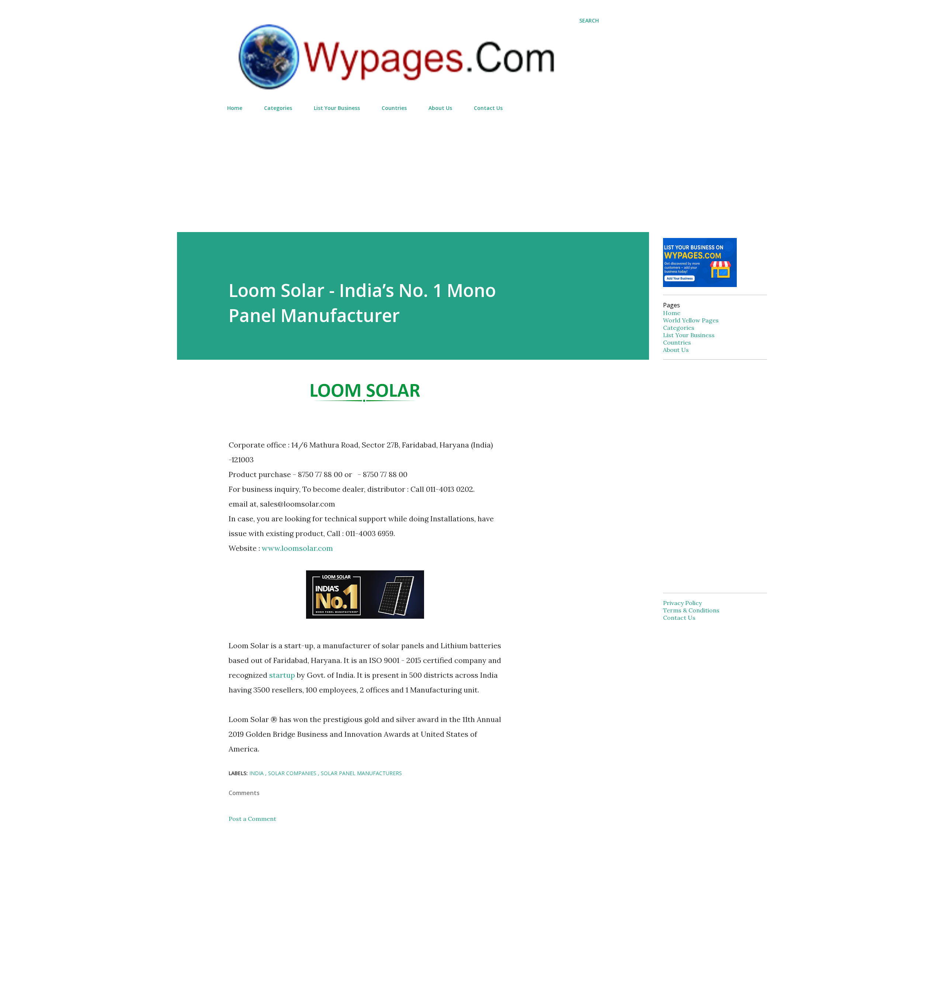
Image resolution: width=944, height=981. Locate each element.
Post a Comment (252, 818)
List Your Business (337, 107)
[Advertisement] (413, 168)
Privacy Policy (682, 603)
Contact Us (488, 107)
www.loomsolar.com (297, 548)
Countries (394, 107)
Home (234, 107)
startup (282, 675)
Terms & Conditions (691, 610)
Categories (278, 107)
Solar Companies (293, 773)
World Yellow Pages (691, 320)
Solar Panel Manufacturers (361, 773)
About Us (440, 107)
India (257, 773)
